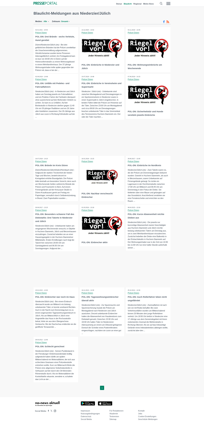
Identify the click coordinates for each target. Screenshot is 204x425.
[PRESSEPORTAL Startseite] (45, 3)
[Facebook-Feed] (164, 22)
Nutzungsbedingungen (90, 414)
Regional (137, 4)
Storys (119, 4)
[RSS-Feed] (167, 22)
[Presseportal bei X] (50, 411)
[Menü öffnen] (168, 3)
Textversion (114, 416)
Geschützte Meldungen (147, 419)
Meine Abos (148, 4)
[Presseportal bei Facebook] (47, 411)
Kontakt (141, 411)
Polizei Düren (41, 33)
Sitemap (112, 419)
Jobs (140, 414)
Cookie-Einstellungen (147, 416)
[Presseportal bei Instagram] (54, 411)
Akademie (113, 414)
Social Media (86, 419)
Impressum (85, 411)
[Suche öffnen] (161, 3)
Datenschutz (86, 416)
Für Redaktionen (116, 411)
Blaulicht (128, 4)
